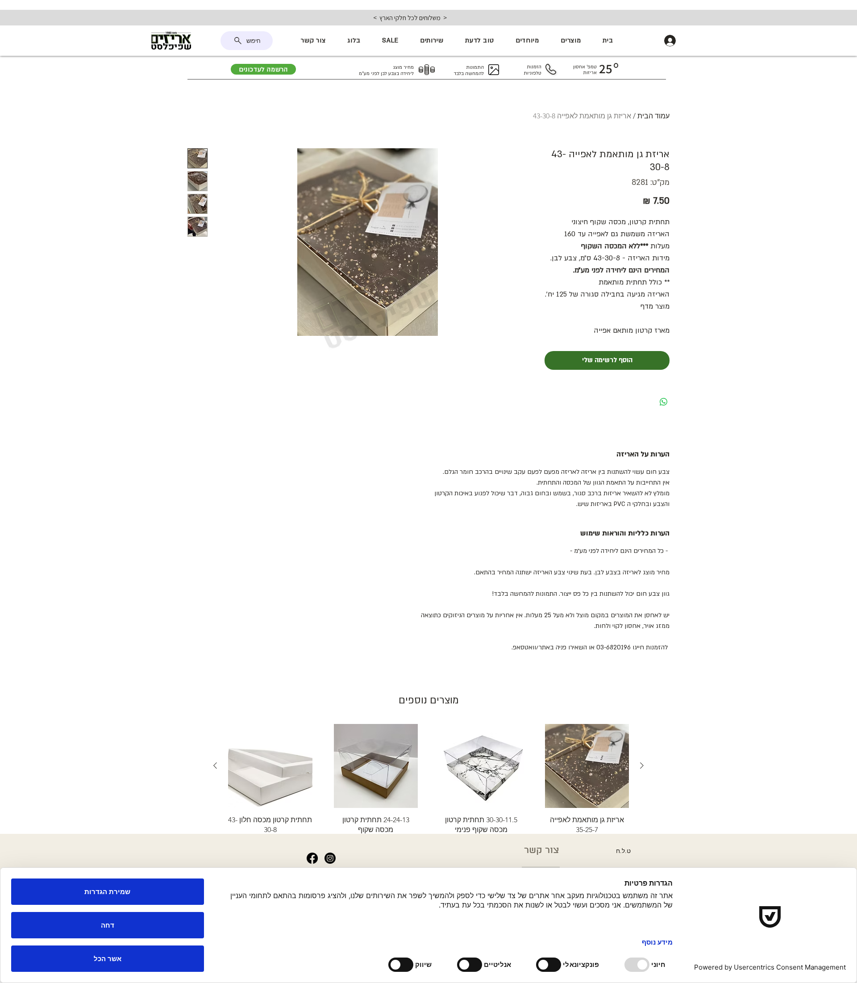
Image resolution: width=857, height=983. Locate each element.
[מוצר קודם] (642, 765)
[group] (428, 782)
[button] (571, 41)
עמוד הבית (653, 116)
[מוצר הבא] (215, 765)
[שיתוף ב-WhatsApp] (663, 402)
